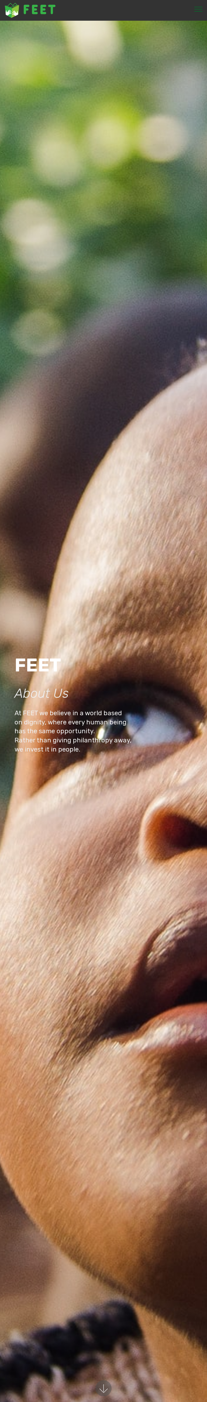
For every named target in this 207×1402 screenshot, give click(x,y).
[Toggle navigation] (198, 8)
